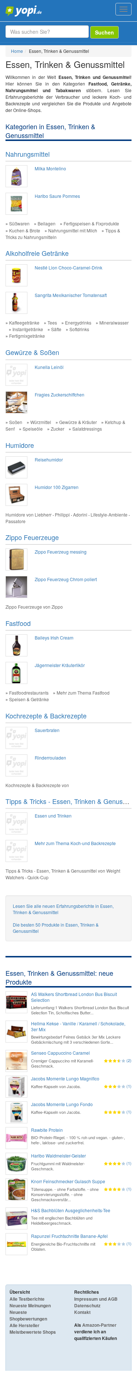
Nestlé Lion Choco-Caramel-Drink (68, 267)
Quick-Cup (38, 877)
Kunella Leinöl (49, 367)
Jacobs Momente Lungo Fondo (62, 1104)
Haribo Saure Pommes (57, 196)
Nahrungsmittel (27, 154)
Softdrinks (79, 329)
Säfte (56, 329)
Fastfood (18, 623)
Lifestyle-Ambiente (109, 514)
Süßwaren (19, 223)
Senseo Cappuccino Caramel (60, 1053)
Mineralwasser (114, 322)
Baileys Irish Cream (54, 637)
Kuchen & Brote (24, 230)
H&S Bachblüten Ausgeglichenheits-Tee (70, 1210)
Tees (52, 322)
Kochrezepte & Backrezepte (46, 715)
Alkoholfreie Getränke (37, 253)
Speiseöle (33, 428)
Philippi (62, 514)
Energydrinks (78, 322)
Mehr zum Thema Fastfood (83, 692)
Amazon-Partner (99, 1325)
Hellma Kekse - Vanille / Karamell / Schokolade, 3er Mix (78, 1026)
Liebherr (43, 514)
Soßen (15, 422)
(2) (129, 1060)
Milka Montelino (50, 168)
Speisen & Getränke (29, 699)
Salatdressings (87, 428)
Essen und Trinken (53, 815)
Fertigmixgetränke (27, 336)
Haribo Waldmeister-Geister (58, 1156)
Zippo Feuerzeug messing (61, 551)
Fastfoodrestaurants (29, 692)
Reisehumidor (49, 459)
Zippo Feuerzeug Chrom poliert (66, 579)
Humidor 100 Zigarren (57, 487)
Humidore (19, 445)
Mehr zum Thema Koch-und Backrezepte (75, 843)
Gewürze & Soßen (32, 352)
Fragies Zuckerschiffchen (59, 394)
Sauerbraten (47, 730)
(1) (129, 1086)
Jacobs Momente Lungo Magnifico (65, 1079)
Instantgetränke (27, 329)
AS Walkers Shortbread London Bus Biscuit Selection (74, 997)
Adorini (80, 514)
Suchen (104, 32)
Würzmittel (40, 422)
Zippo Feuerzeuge (32, 537)
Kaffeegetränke (24, 322)
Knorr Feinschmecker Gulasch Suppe (68, 1181)
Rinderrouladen (50, 757)
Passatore (15, 521)
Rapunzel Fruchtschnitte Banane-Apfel (69, 1236)
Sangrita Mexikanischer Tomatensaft (71, 295)
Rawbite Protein (47, 1130)
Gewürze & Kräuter (78, 422)
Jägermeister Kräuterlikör (60, 665)
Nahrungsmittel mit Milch (72, 230)
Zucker (57, 428)
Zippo (57, 607)
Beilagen (47, 223)
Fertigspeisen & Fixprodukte (91, 223)
